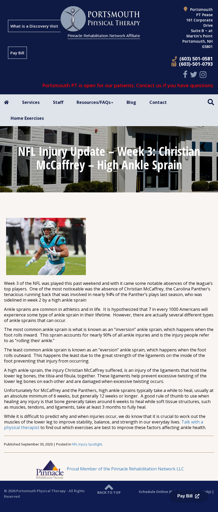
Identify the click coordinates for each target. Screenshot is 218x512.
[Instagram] (204, 74)
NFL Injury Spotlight (87, 444)
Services (31, 102)
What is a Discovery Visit (34, 26)
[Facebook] (186, 74)
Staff (58, 102)
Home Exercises (27, 118)
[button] (211, 102)
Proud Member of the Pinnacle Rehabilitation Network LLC (125, 469)
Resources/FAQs (94, 102)
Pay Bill (17, 52)
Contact (158, 102)
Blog (131, 102)
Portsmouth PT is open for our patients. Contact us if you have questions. (128, 85)
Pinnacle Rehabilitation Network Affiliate (104, 35)
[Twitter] (194, 74)
